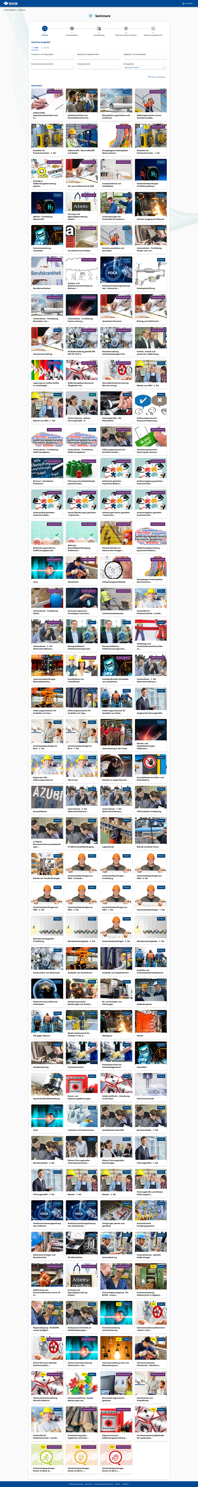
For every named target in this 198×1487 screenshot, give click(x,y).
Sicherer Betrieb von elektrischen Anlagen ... (113, 549)
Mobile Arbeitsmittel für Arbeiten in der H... (79, 1034)
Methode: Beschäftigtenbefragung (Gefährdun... (79, 548)
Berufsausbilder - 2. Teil (43, 1163)
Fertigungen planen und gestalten (113, 1224)
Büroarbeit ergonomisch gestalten (113, 1399)
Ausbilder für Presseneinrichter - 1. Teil (148, 151)
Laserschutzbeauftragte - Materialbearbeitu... (44, 680)
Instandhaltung (109, 1257)
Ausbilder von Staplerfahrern (115, 972)
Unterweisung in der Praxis (114, 748)
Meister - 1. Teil (74, 1194)
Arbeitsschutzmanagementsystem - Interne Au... (116, 287)
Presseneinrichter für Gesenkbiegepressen (112, 1065)
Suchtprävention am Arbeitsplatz (111, 184)
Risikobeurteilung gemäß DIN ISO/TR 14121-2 (81, 352)
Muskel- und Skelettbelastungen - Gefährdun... (146, 746)
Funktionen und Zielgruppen (42, 54)
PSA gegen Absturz (41, 1035)
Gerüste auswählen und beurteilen (113, 249)
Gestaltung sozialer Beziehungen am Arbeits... (80, 1002)
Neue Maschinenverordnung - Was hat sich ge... (115, 384)
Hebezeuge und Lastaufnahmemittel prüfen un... (150, 646)
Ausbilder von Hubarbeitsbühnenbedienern (150, 971)
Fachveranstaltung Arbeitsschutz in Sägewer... (149, 1293)
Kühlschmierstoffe (145, 1098)
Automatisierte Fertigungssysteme (145, 1224)
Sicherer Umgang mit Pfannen (151, 219)
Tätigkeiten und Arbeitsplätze (134, 54)
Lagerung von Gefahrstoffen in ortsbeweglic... (46, 384)
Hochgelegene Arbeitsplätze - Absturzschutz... (115, 151)
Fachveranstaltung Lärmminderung (111, 1328)
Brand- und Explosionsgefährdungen (79, 1097)
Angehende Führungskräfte (149, 713)
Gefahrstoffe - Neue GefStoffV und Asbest (81, 151)
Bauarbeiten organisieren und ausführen (116, 116)
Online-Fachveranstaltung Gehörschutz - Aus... (80, 1364)
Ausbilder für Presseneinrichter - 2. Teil (44, 151)
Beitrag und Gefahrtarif (147, 321)
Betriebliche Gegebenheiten (88, 54)
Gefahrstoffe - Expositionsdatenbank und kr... (45, 115)
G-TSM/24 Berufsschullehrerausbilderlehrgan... (47, 844)
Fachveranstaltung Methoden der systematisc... (150, 1436)
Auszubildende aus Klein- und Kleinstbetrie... (150, 778)
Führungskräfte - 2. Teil (43, 1194)
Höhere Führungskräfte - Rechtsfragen (113, 1161)
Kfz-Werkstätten (75, 1257)
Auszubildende (40, 811)
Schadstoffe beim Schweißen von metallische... (115, 680)
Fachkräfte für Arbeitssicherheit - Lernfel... (149, 612)
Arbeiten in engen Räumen (114, 780)
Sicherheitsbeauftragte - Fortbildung (113, 877)
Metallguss (107, 1035)
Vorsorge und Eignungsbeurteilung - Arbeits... (78, 216)
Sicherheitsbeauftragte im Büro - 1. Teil (80, 747)
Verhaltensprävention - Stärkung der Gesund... (147, 450)
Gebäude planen (144, 1004)
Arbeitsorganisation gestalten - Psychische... (116, 513)
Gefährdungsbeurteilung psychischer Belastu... (148, 549)
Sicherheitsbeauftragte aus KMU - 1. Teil (114, 908)
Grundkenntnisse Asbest (79, 250)
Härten (140, 1035)
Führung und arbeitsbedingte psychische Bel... (81, 482)
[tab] (35, 47)
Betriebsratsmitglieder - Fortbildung (44, 940)
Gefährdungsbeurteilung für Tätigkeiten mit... (81, 384)
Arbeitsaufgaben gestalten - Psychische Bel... (149, 513)
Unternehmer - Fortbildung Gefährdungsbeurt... (80, 450)
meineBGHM (10, 10)
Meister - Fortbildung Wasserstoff (42, 217)
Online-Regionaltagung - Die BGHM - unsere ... (115, 1293)
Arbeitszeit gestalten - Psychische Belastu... (112, 482)
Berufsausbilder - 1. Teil (147, 1130)
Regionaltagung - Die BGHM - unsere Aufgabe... (46, 1328)
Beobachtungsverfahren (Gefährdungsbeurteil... (44, 549)
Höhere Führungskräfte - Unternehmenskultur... (79, 1161)
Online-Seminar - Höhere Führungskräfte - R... (79, 419)
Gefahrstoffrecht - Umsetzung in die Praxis (116, 1097)
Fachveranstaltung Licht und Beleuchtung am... (115, 1364)
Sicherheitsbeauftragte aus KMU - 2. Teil (80, 908)
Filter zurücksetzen (158, 77)
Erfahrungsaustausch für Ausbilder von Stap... (79, 711)
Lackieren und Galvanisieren (81, 1130)
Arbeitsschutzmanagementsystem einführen (47, 1224)
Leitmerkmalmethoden (113, 613)
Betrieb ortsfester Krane (148, 847)
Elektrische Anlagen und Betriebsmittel (44, 1256)
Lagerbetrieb (108, 847)
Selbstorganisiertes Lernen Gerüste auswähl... (149, 116)
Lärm (35, 582)
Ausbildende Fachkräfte (113, 1130)
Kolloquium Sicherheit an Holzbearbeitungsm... (79, 1328)
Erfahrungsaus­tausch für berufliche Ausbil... (113, 450)
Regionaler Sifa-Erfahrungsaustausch (43, 778)
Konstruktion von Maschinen (46, 972)
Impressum (88, 1484)
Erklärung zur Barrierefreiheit (103, 1484)
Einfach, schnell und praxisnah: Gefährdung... (148, 352)
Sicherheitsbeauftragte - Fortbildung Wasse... (148, 184)
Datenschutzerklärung (76, 1484)
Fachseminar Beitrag (42, 354)
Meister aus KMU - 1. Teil (44, 420)
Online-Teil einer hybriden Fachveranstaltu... (45, 1364)
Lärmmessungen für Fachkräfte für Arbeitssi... (114, 217)
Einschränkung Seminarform (42, 64)
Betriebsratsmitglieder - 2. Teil (81, 941)
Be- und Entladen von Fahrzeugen (112, 1002)
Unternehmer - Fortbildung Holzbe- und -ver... (149, 249)
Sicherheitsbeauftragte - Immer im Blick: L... (79, 1469)
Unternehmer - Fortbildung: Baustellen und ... (46, 319)
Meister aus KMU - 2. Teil (148, 385)
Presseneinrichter (76, 1067)
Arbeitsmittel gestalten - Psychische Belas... (44, 513)
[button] (72, 58)
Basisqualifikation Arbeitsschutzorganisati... (80, 647)
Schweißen (142, 1067)
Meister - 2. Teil (109, 1194)
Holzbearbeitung (40, 1067)
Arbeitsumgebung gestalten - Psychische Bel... (150, 482)
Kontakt (117, 1484)
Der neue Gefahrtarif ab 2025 (81, 186)
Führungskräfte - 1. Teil (147, 1163)
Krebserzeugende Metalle (113, 582)
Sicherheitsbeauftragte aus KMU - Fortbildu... (80, 877)
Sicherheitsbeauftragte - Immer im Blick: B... (44, 1469)
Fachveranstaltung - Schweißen (42, 249)
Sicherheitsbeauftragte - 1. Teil (151, 910)
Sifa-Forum (73, 780)
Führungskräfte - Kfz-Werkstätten (112, 419)
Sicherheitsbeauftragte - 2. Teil (116, 941)
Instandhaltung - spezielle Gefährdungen (149, 1256)
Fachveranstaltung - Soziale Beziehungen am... (80, 1399)
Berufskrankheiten (42, 288)
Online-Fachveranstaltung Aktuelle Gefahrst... (45, 1399)
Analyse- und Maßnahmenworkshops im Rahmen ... (80, 286)
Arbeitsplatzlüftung (146, 288)
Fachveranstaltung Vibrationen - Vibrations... (148, 1364)
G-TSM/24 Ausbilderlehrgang (81, 847)
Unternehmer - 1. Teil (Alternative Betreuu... (147, 680)
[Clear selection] (164, 67)
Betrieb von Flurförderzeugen (46, 878)
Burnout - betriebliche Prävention (43, 482)
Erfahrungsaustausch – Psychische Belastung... (147, 419)
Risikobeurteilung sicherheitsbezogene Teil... (114, 352)
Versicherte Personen (112, 321)
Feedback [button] (125, 1484)
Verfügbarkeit (128, 64)
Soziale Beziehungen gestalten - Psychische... (82, 513)
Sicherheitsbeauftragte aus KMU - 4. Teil (149, 877)
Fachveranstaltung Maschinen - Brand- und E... (151, 1328)
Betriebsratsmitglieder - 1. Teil (150, 941)
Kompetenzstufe (83, 64)
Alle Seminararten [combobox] (132, 67)
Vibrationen (73, 582)
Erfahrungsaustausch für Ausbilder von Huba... (113, 711)
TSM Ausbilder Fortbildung (149, 811)
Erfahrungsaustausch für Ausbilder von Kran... (44, 711)
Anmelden (189, 3)
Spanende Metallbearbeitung (46, 1098)
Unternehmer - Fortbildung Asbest (45, 612)
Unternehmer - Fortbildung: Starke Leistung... (80, 319)
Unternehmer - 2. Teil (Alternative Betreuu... (43, 647)
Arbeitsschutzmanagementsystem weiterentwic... (82, 1224)
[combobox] (51, 58)
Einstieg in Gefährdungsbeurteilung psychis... (44, 183)
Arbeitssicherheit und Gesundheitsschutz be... (79, 116)
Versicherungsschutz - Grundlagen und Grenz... (79, 612)
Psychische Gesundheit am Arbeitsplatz (45, 1002)
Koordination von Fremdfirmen (76, 680)
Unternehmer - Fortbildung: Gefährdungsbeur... (46, 450)
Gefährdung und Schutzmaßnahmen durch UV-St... (47, 1292)
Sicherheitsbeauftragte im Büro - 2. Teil (45, 747)
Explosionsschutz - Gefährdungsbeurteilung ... (114, 1436)
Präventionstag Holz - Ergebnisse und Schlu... (78, 1436)
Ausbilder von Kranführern (80, 972)
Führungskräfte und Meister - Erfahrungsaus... (150, 1193)
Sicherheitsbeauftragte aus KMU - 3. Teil (45, 908)
